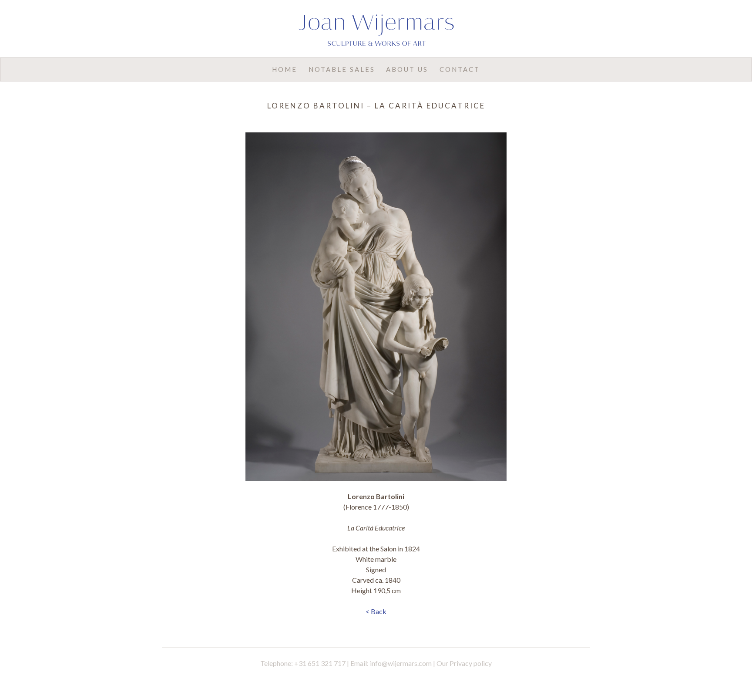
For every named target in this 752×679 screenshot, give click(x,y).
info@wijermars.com (401, 663)
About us (407, 69)
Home (284, 69)
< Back (376, 611)
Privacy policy (471, 663)
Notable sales (342, 69)
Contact (460, 69)
